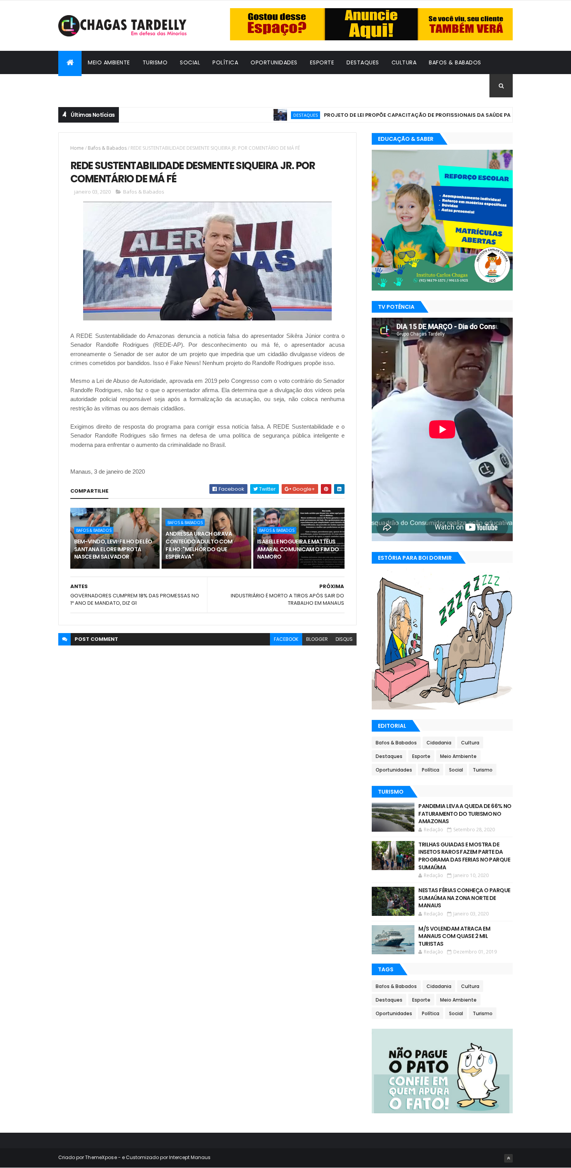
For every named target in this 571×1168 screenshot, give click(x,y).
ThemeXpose (101, 1157)
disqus (344, 639)
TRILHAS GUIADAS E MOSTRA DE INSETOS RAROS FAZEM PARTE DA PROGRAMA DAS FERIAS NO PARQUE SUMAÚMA (464, 856)
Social (190, 62)
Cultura (404, 62)
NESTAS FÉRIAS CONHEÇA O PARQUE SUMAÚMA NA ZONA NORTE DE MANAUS (464, 897)
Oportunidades (274, 62)
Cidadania (79, 86)
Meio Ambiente (109, 62)
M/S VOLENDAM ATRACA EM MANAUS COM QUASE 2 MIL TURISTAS (454, 936)
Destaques (362, 62)
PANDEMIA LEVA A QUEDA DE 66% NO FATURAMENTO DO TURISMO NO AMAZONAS (465, 813)
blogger (317, 639)
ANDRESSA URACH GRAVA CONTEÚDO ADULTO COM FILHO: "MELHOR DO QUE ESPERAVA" (198, 545)
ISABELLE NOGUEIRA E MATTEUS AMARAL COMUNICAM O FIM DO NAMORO (298, 549)
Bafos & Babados (455, 62)
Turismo (155, 62)
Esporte (322, 62)
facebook (286, 639)
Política (225, 62)
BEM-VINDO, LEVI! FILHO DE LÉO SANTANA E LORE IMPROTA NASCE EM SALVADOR (113, 549)
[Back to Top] (508, 1158)
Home (77, 148)
